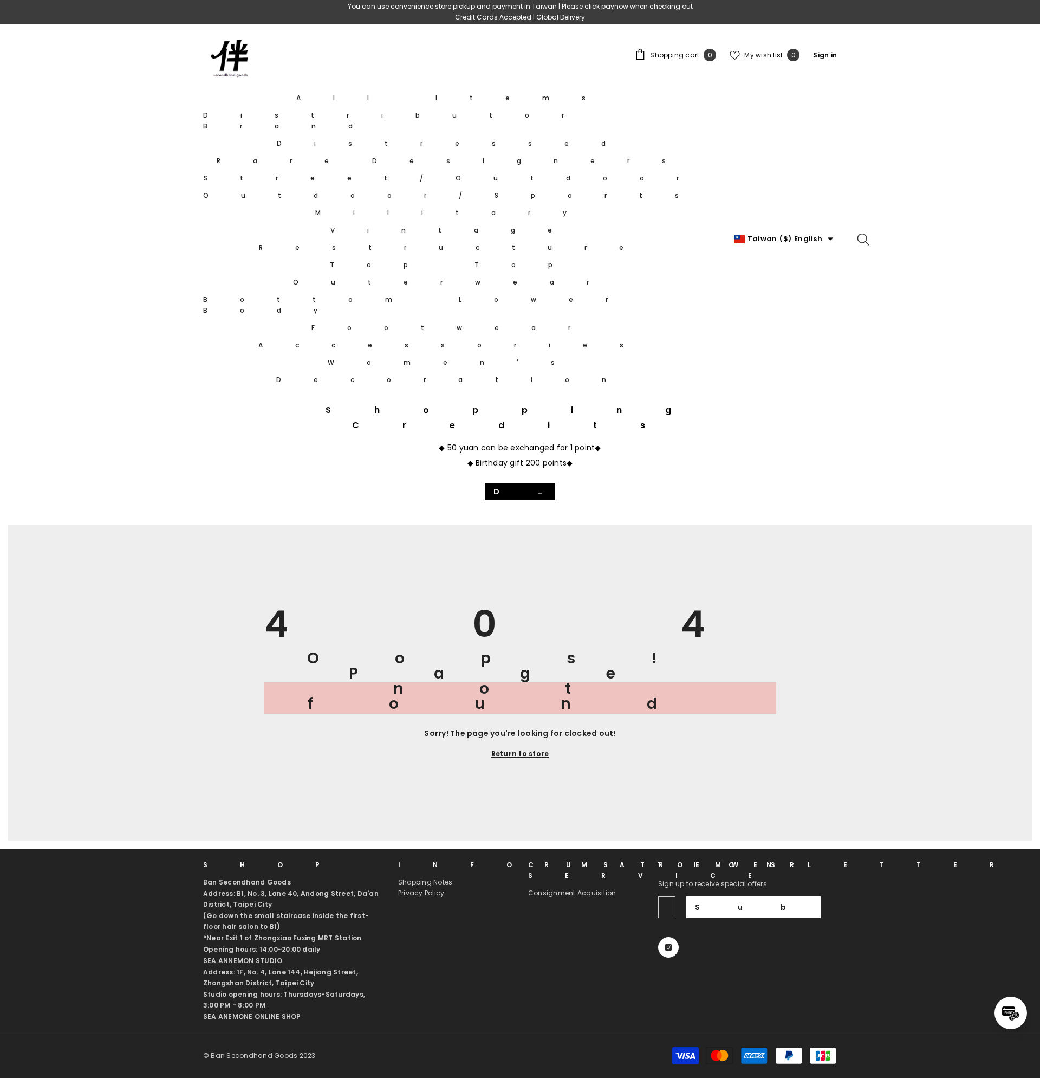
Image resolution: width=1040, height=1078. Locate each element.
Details (524, 491)
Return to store (520, 753)
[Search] (863, 239)
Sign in (825, 55)
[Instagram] (668, 947)
